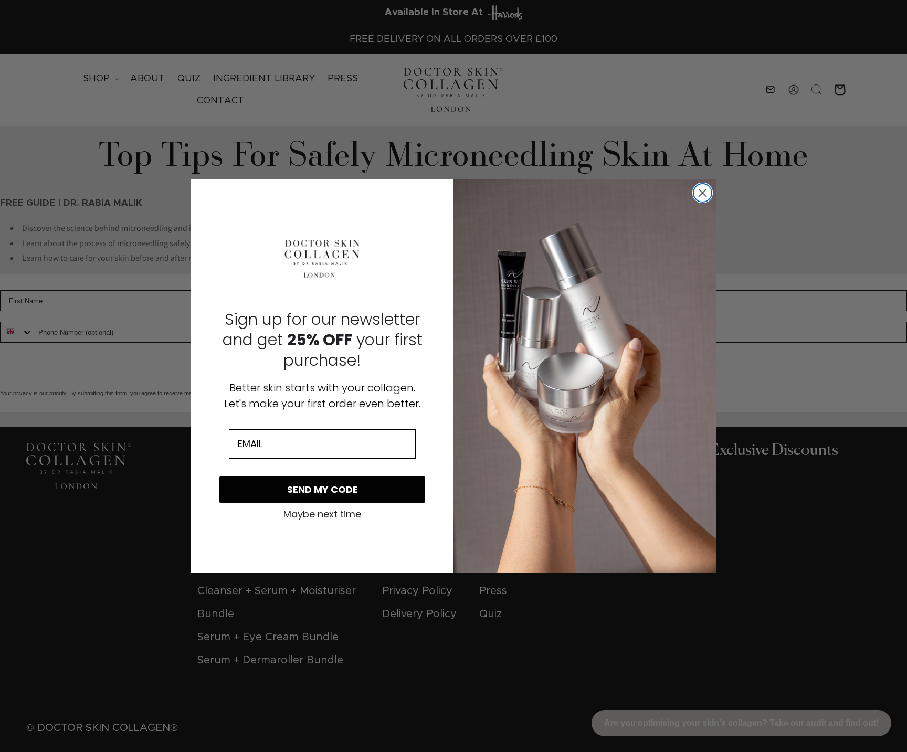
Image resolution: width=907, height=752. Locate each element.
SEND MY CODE (322, 489)
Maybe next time (322, 514)
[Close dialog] (702, 193)
